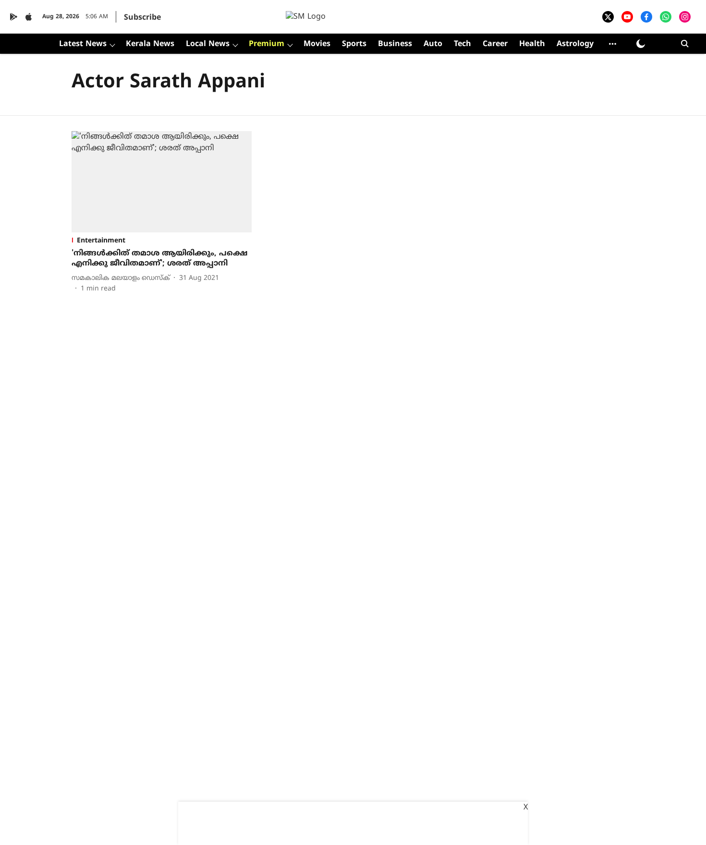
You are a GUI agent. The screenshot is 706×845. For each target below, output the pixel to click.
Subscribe (142, 18)
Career (495, 44)
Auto (433, 44)
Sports (354, 44)
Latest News (83, 44)
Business (395, 44)
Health (532, 44)
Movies (317, 44)
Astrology (575, 44)
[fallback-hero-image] (162, 181)
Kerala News (150, 44)
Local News (208, 44)
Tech (462, 44)
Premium (266, 44)
